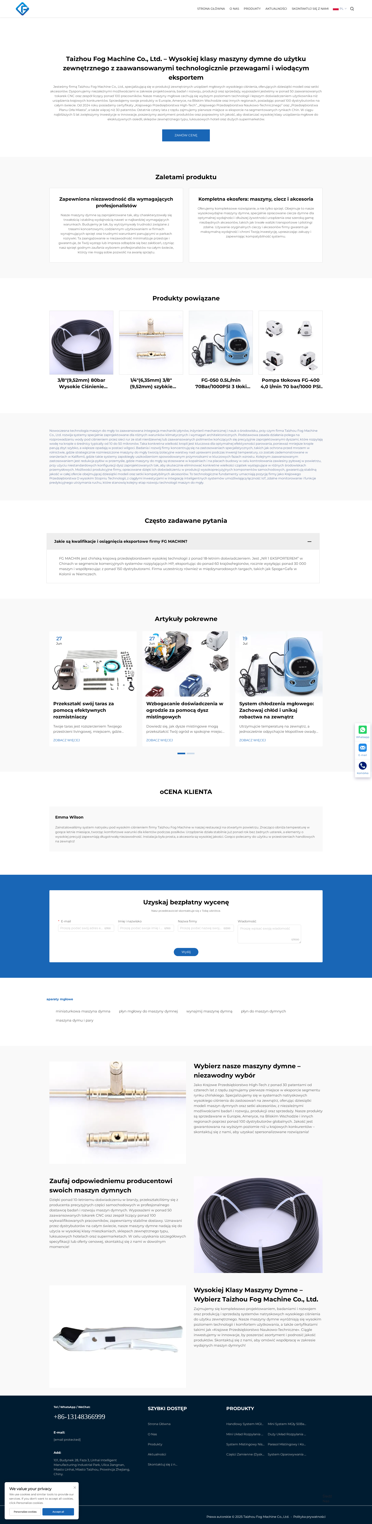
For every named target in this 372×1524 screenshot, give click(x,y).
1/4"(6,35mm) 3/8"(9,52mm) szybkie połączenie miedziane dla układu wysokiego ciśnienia (151, 383)
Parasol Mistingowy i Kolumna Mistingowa (287, 1444)
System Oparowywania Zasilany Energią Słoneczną (287, 1454)
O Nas (234, 8)
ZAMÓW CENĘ (186, 135)
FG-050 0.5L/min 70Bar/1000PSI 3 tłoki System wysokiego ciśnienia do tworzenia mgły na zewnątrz (220, 383)
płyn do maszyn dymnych (263, 1011)
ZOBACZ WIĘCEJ (66, 740)
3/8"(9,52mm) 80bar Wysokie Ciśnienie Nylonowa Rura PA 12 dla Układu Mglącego (81, 383)
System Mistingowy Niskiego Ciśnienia (245, 1444)
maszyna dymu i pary (74, 1020)
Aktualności (276, 8)
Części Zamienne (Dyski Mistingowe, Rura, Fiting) (245, 1454)
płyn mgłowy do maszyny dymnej (148, 1011)
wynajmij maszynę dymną (209, 1011)
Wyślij (186, 952)
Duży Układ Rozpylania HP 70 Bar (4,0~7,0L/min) (287, 1434)
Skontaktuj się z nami (310, 8)
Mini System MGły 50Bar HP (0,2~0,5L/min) (287, 1424)
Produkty (252, 8)
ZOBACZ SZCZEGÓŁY (81, 342)
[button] (181, 753)
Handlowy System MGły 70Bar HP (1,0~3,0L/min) (245, 1424)
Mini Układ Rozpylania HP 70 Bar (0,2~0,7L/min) (245, 1434)
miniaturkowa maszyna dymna (83, 1011)
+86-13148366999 (79, 1417)
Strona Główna (211, 8)
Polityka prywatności (309, 1517)
